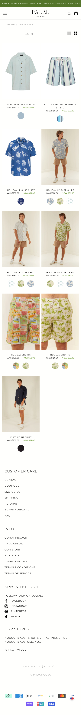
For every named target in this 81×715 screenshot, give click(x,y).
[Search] (69, 13)
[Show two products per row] (75, 33)
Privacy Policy (16, 561)
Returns (11, 503)
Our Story (13, 549)
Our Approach (16, 537)
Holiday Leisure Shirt (21, 190)
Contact (11, 479)
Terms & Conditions (20, 567)
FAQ (7, 515)
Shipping (11, 497)
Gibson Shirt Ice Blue (21, 104)
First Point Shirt (21, 437)
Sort (29, 34)
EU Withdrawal (17, 509)
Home (11, 24)
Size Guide (13, 491)
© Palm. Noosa (41, 674)
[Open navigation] (5, 13)
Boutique (12, 485)
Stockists (12, 555)
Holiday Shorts (21, 355)
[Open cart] (76, 13)
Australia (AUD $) (39, 666)
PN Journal (14, 543)
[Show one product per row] (69, 33)
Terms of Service (18, 573)
